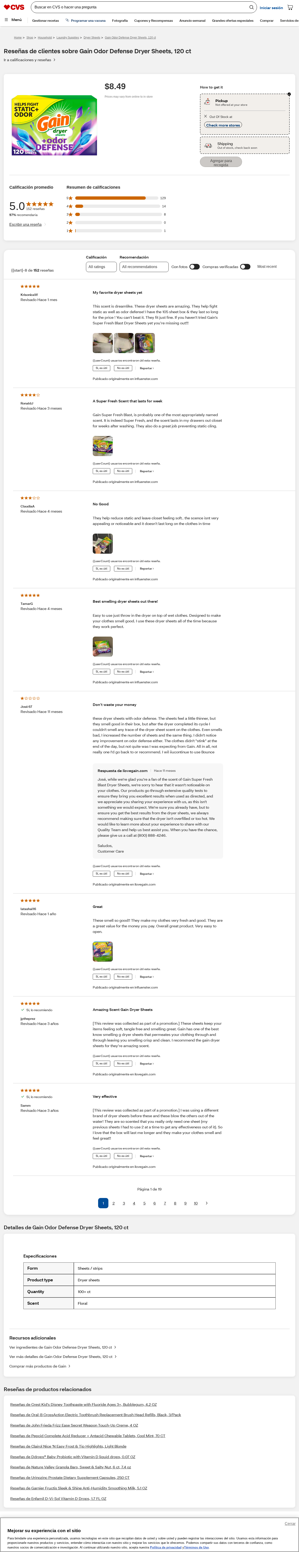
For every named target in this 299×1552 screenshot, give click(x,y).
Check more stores (223, 125)
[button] (194, 266)
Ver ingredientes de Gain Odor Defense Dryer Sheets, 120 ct (60, 1347)
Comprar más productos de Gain (37, 1366)
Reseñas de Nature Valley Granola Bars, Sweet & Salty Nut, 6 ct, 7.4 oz (70, 1466)
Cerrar (290, 1524)
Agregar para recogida (221, 163)
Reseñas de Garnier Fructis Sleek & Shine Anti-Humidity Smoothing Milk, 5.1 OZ (78, 1487)
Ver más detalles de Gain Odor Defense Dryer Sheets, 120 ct (60, 1356)
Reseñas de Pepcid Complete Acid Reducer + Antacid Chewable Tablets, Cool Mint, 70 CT (87, 1435)
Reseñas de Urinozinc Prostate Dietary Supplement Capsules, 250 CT (70, 1477)
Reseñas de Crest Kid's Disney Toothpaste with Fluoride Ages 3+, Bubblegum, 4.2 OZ (83, 1404)
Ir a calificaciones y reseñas (27, 59)
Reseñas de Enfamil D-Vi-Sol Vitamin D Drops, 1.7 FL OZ (58, 1498)
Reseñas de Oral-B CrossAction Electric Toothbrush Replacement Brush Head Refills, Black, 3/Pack (95, 1414)
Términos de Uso (196, 1547)
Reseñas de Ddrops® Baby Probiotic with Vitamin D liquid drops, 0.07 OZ (72, 1456)
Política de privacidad (166, 1547)
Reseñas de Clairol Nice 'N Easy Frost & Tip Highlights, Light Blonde (68, 1446)
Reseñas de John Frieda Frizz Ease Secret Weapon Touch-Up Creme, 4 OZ (74, 1425)
